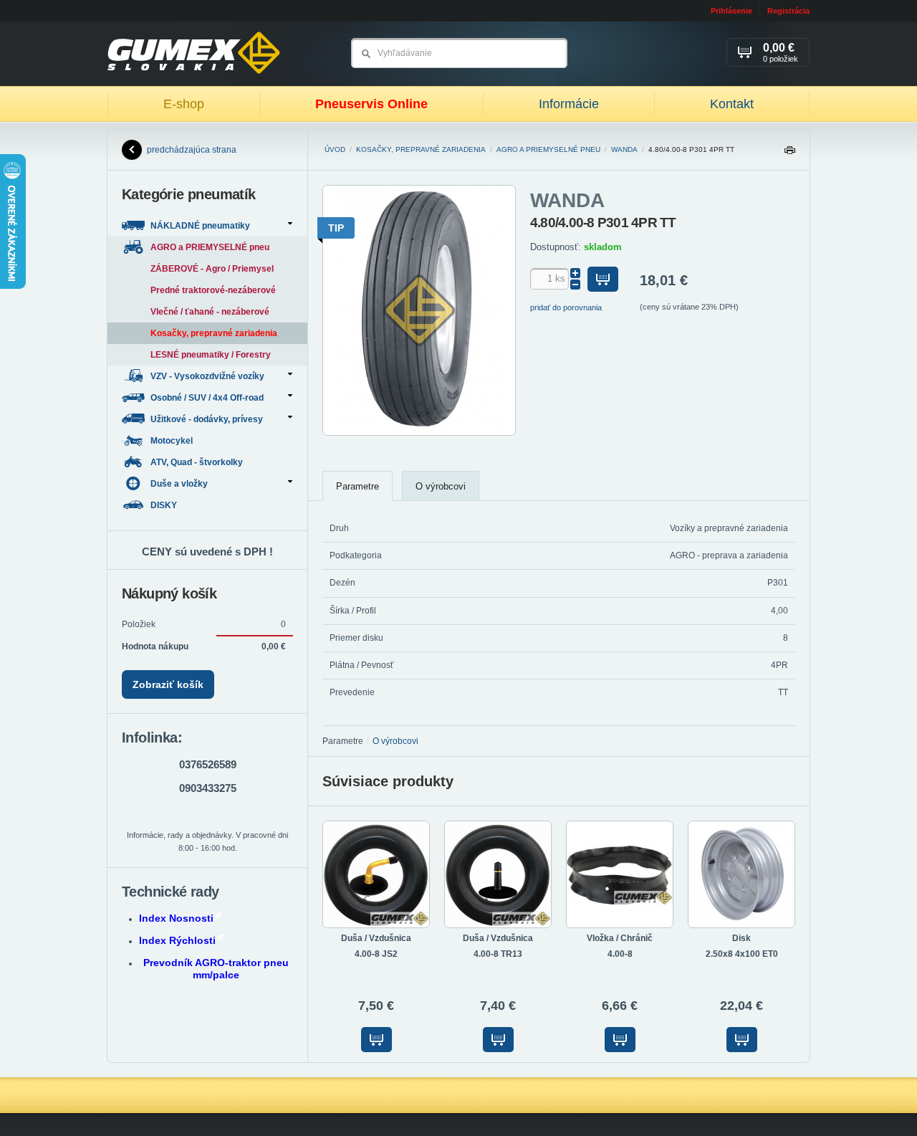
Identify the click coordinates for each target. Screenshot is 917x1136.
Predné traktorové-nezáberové (213, 290)
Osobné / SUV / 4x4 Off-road (207, 398)
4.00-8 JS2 (376, 954)
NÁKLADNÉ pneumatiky (200, 226)
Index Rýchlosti (177, 940)
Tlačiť (789, 153)
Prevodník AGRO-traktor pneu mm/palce (216, 968)
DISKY (164, 505)
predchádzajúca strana (191, 150)
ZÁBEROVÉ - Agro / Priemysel (212, 269)
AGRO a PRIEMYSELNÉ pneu (548, 149)
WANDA (624, 149)
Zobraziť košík (168, 684)
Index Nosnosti (176, 918)
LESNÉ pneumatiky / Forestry (210, 355)
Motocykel (172, 441)
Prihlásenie (731, 10)
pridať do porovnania (566, 307)
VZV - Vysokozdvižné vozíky (207, 376)
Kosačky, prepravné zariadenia (421, 149)
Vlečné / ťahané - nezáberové (209, 312)
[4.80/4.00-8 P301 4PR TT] (419, 433)
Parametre (357, 486)
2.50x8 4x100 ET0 (742, 954)
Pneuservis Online (371, 104)
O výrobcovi (441, 486)
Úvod (335, 149)
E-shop (183, 104)
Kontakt (732, 104)
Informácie (569, 104)
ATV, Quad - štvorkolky (197, 462)
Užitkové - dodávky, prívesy (206, 419)
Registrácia (788, 10)
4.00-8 (620, 954)
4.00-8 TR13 (498, 954)
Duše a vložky (179, 484)
